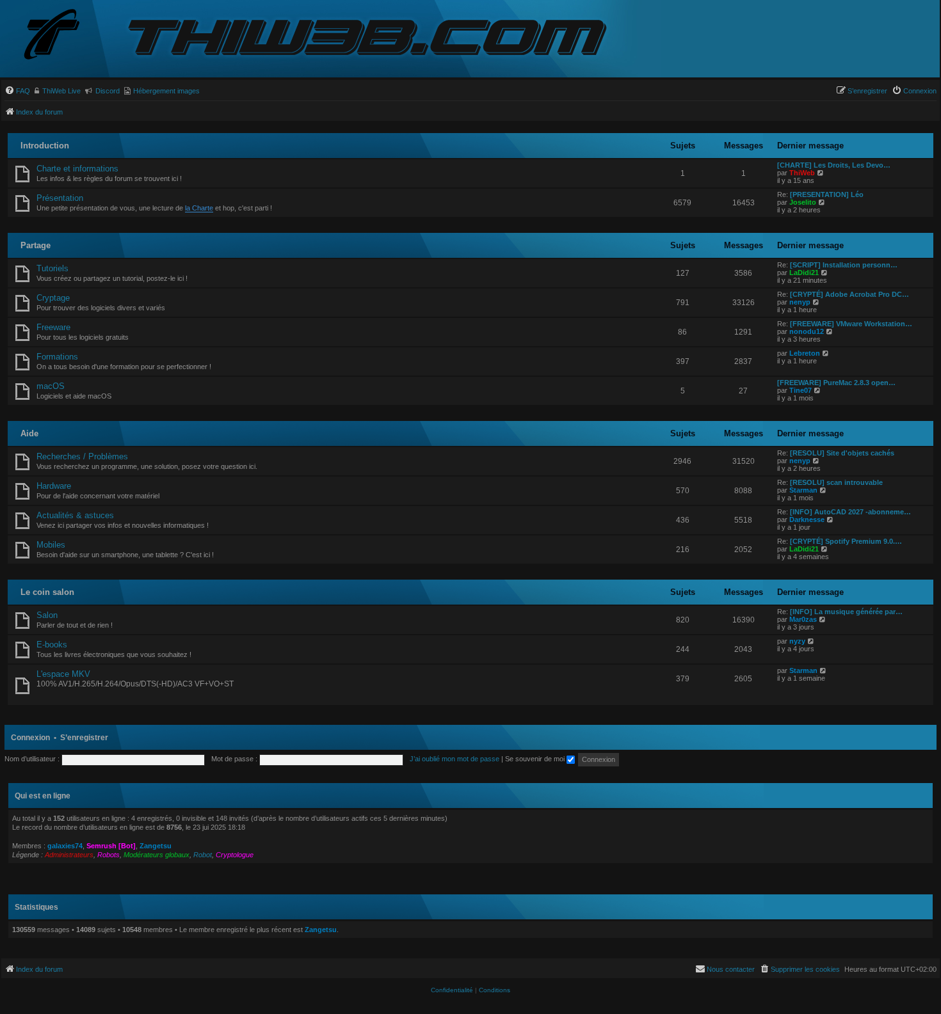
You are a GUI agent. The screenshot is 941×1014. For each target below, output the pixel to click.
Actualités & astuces (75, 515)
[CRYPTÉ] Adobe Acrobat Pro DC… (849, 294)
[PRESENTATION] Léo (827, 194)
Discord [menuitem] (107, 91)
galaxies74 (65, 846)
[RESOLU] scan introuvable (836, 482)
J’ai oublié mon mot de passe (454, 759)
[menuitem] (17, 91)
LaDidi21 (804, 272)
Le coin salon (47, 592)
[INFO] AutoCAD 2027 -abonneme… (850, 512)
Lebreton (804, 353)
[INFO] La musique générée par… (846, 611)
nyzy (797, 641)
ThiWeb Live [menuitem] (61, 91)
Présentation (59, 198)
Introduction (44, 145)
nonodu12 (806, 331)
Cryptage (53, 298)
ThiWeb (802, 173)
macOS (50, 386)
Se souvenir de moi (536, 759)
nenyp (799, 302)
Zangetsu (156, 846)
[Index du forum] (62, 35)
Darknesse (806, 519)
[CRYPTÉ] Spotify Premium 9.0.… (846, 541)
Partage (35, 245)
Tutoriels (52, 268)
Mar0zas (803, 619)
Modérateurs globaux (156, 855)
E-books (51, 644)
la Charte (199, 208)
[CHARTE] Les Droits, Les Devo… (833, 165)
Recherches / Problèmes (82, 456)
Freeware (53, 327)
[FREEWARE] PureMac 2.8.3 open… (836, 382)
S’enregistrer (84, 737)
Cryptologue (234, 855)
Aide (29, 433)
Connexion (30, 737)
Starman (803, 490)
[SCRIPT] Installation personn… (843, 265)
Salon (47, 615)
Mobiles (50, 545)
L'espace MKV (63, 674)
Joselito (802, 202)
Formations (57, 356)
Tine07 (800, 390)
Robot (202, 855)
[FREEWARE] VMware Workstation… (851, 324)
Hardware (53, 486)
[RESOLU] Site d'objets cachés (842, 453)
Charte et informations (77, 168)
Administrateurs (69, 855)
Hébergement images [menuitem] (166, 91)
